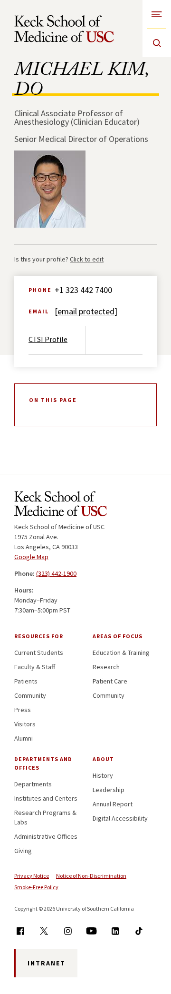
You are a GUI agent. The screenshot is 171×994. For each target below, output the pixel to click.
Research (106, 667)
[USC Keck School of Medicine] (64, 28)
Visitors (25, 724)
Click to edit (87, 259)
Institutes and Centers (45, 798)
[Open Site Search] (156, 43)
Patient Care (110, 681)
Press (22, 709)
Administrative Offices (45, 836)
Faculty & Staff (34, 667)
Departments (33, 784)
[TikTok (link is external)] (139, 931)
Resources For (38, 636)
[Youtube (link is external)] (91, 931)
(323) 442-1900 (56, 573)
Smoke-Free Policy (36, 887)
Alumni (23, 738)
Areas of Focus (117, 636)
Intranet (47, 963)
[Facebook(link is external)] (20, 931)
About (103, 759)
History (103, 775)
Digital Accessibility (120, 818)
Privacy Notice (31, 875)
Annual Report (113, 804)
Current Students (38, 652)
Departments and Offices (43, 763)
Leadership (108, 789)
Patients (26, 681)
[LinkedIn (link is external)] (115, 931)
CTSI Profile (47, 339)
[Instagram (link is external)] (68, 931)
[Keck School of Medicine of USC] (60, 505)
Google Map (31, 556)
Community (30, 695)
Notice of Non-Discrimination (91, 875)
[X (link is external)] (44, 931)
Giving (23, 850)
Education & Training (121, 652)
